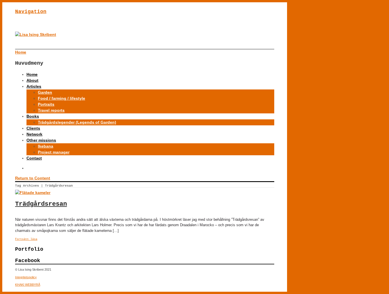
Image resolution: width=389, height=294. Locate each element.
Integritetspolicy (26, 277)
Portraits (46, 104)
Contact (34, 158)
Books (32, 116)
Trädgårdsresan (41, 204)
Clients (33, 128)
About (32, 80)
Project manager (53, 152)
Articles (33, 86)
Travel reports (51, 110)
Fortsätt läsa (26, 239)
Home (32, 74)
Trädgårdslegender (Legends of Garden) (77, 122)
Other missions (41, 140)
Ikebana (45, 146)
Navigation (30, 12)
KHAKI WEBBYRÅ (27, 284)
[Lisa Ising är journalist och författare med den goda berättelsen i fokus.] (35, 34)
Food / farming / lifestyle (61, 98)
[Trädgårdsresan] (32, 192)
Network (34, 134)
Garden (45, 92)
